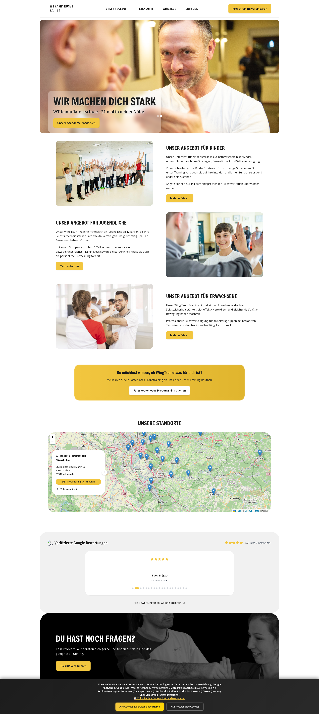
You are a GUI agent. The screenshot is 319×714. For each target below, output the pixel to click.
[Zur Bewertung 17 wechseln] (178, 606)
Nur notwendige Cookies (185, 706)
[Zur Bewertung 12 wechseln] (164, 606)
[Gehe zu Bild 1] (158, 116)
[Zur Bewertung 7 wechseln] (151, 606)
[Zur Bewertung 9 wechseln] (157, 606)
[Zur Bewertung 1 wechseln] (133, 606)
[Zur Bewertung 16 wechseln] (175, 606)
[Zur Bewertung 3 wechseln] (140, 606)
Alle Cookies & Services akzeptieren (139, 706)
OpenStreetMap (252, 510)
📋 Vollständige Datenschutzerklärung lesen (159, 698)
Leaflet (238, 510)
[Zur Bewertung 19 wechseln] (183, 606)
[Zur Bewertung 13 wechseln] (167, 606)
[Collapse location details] (104, 472)
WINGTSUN (169, 9)
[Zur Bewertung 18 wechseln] (180, 606)
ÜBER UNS (192, 9)
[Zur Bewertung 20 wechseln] (186, 606)
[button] (214, 491)
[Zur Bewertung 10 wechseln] (159, 606)
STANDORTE (146, 9)
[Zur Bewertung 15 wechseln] (172, 606)
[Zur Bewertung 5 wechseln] (146, 606)
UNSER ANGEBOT (116, 9)
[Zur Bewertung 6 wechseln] (149, 606)
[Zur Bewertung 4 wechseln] (143, 606)
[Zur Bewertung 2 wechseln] (135, 606)
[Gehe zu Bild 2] (161, 116)
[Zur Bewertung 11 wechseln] (162, 606)
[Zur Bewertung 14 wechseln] (170, 606)
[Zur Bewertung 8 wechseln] (154, 606)
